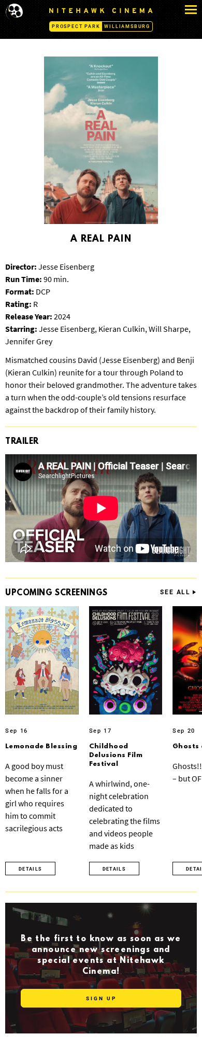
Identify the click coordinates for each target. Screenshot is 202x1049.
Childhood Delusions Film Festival (116, 755)
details (30, 869)
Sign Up (101, 998)
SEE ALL (175, 592)
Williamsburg (127, 26)
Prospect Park (76, 26)
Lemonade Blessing (41, 746)
